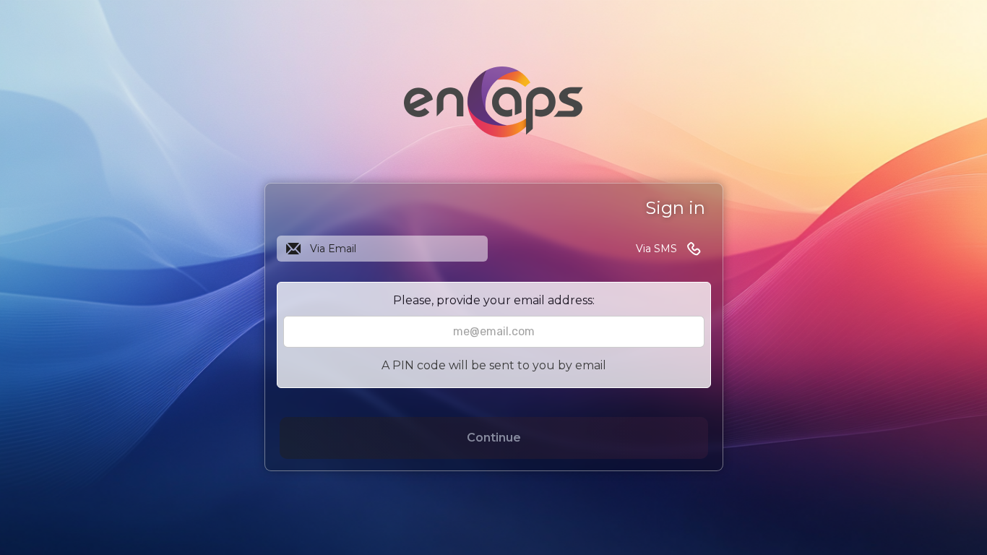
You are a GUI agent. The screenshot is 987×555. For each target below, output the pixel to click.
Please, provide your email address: (494, 300)
